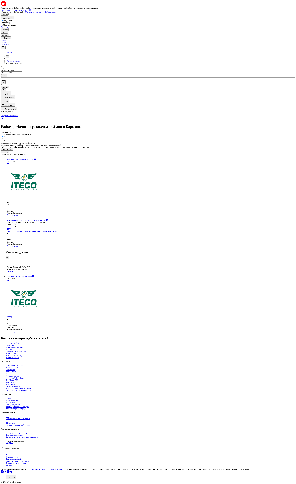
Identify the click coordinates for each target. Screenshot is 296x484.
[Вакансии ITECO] (150, 182)
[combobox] (11, 70)
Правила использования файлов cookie (40, 12)
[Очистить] (4, 75)
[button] (3, 40)
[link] (5, 35)
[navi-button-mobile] (3, 47)
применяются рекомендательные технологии (47, 469)
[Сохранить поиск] (3, 82)
